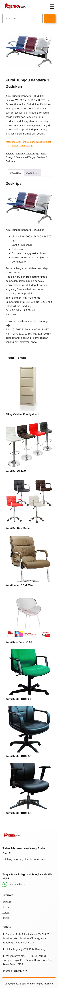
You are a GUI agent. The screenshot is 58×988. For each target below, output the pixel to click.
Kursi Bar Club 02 (16, 471)
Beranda (10, 153)
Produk (20, 153)
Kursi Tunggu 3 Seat (40, 142)
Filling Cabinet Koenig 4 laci (22, 414)
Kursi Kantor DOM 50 (18, 812)
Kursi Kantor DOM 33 (18, 756)
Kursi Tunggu (22, 142)
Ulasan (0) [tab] (32, 172)
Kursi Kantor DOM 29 (18, 699)
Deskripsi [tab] (15, 172)
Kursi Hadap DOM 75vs (19, 585)
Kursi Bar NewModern (19, 528)
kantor (15, 145)
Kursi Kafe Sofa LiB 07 (19, 642)
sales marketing (17, 884)
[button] (47, 39)
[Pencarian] (50, 18)
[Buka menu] (52, 6)
